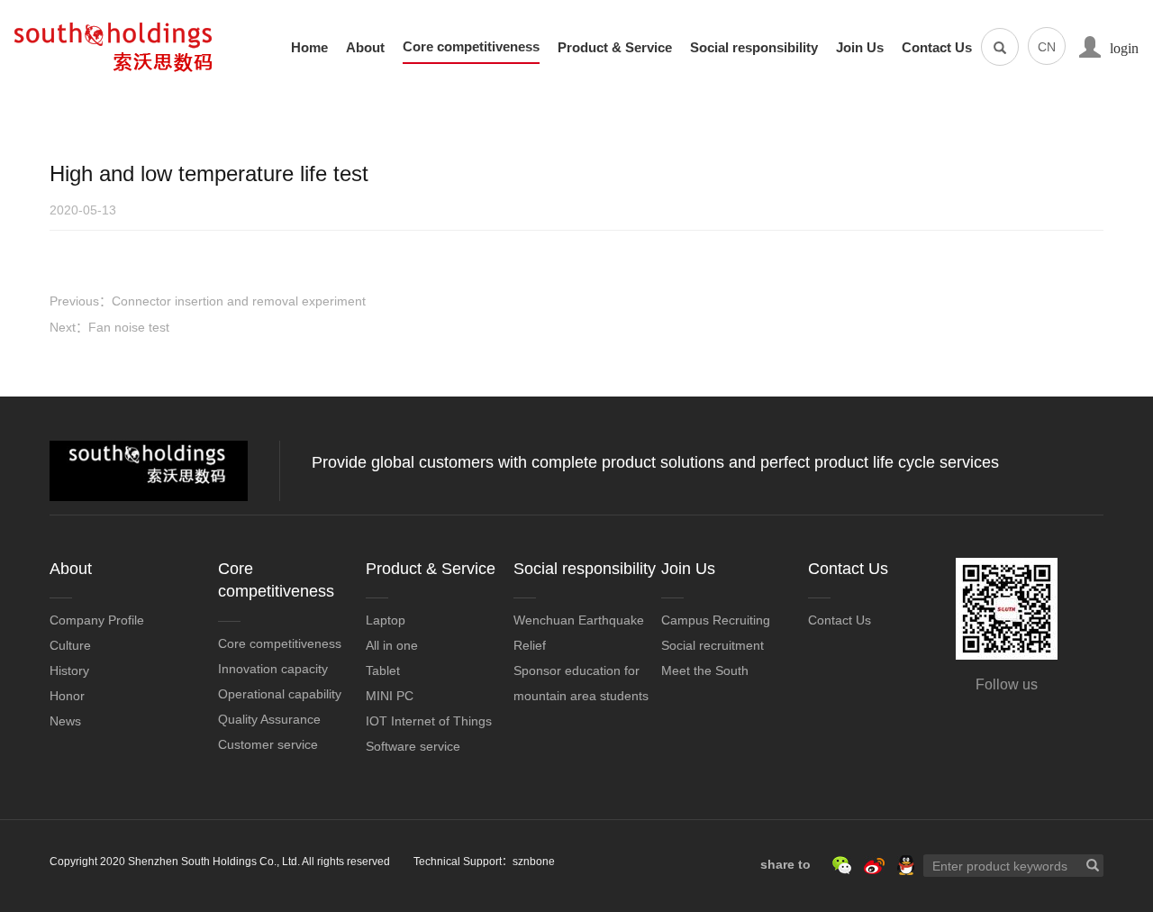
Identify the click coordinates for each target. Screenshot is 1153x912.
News (65, 721)
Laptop (385, 620)
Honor (67, 696)
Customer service (268, 744)
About (365, 48)
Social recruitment (712, 645)
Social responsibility (754, 48)
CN (1047, 47)
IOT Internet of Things (429, 721)
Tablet (383, 670)
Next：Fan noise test (109, 327)
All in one (392, 645)
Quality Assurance (269, 719)
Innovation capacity (273, 668)
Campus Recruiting (715, 620)
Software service (413, 746)
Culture (70, 645)
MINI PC (389, 696)
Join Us (860, 48)
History (69, 670)
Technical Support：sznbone (484, 861)
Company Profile (97, 620)
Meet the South (705, 670)
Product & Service (615, 48)
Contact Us (937, 48)
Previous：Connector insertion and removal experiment (208, 301)
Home (309, 48)
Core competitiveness (471, 47)
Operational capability (279, 694)
